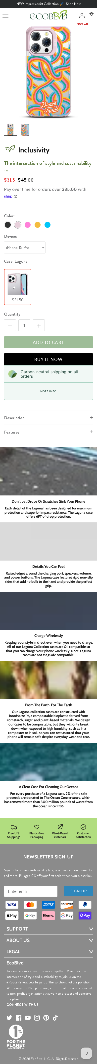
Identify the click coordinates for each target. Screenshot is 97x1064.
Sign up (78, 891)
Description (14, 418)
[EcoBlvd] (48, 15)
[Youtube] (28, 1018)
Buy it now (48, 359)
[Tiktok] (55, 1018)
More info (48, 391)
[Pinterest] (46, 1018)
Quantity (12, 314)
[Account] (80, 15)
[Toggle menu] (5, 15)
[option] (48, 71)
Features (11, 432)
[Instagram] (37, 1018)
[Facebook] (18, 1018)
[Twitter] (9, 1018)
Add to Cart (48, 342)
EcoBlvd (37, 1058)
